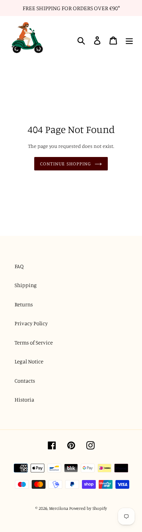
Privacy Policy (31, 323)
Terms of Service (34, 342)
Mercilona (58, 508)
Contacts (25, 380)
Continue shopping (65, 163)
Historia (24, 399)
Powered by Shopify (88, 508)
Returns (24, 304)
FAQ (19, 266)
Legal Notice (29, 361)
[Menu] (129, 41)
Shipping (26, 285)
